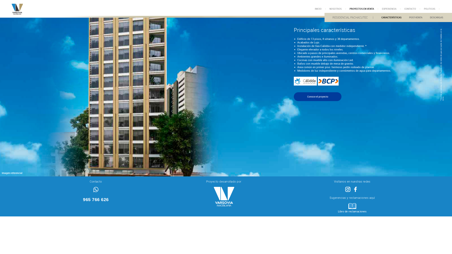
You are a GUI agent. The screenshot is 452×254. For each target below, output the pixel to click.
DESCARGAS (436, 17)
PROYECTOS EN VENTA (362, 8)
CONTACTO (410, 8)
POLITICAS (429, 8)
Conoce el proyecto (317, 96)
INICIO (318, 8)
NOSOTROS (335, 8)
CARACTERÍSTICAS (391, 17)
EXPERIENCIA (389, 8)
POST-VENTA (415, 17)
